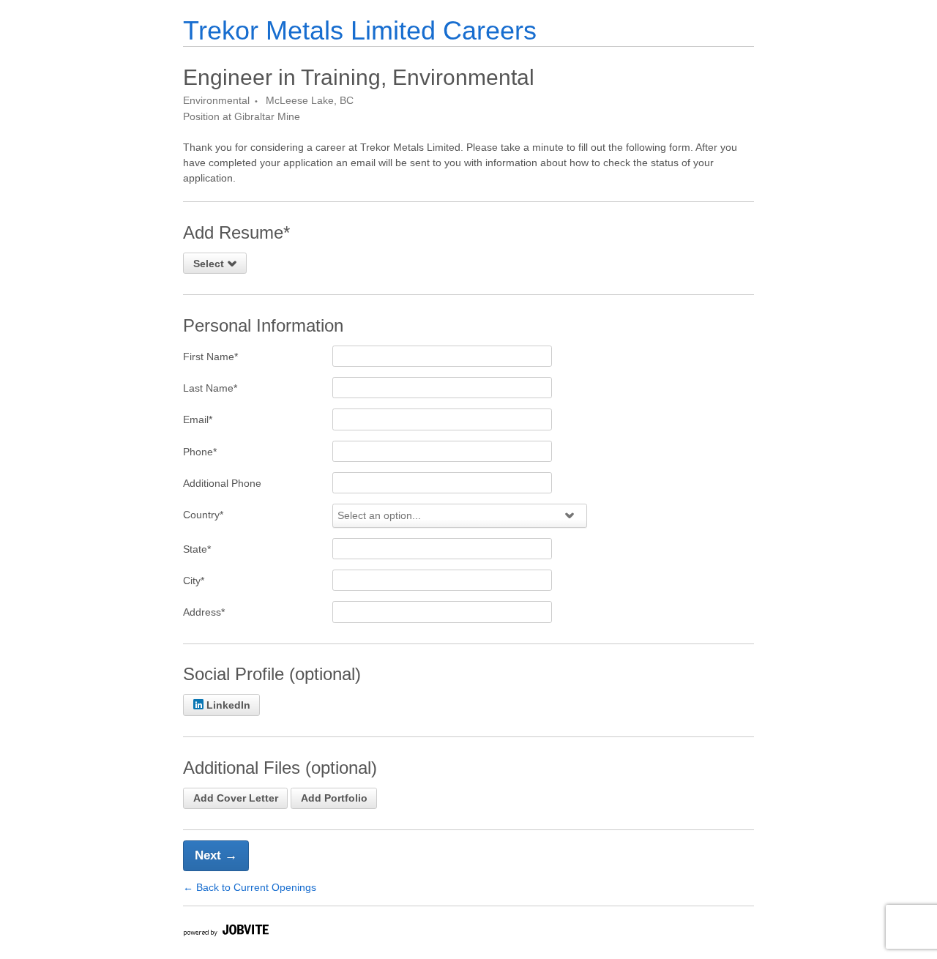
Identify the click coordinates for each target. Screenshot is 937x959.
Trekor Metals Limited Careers (360, 30)
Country (203, 514)
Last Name (210, 388)
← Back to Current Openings (249, 887)
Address (204, 612)
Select (210, 263)
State (197, 549)
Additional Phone (222, 483)
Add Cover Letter (235, 798)
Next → (216, 855)
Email (197, 419)
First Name (210, 356)
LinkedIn (228, 705)
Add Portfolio (334, 798)
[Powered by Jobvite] (225, 932)
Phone (200, 452)
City (193, 580)
